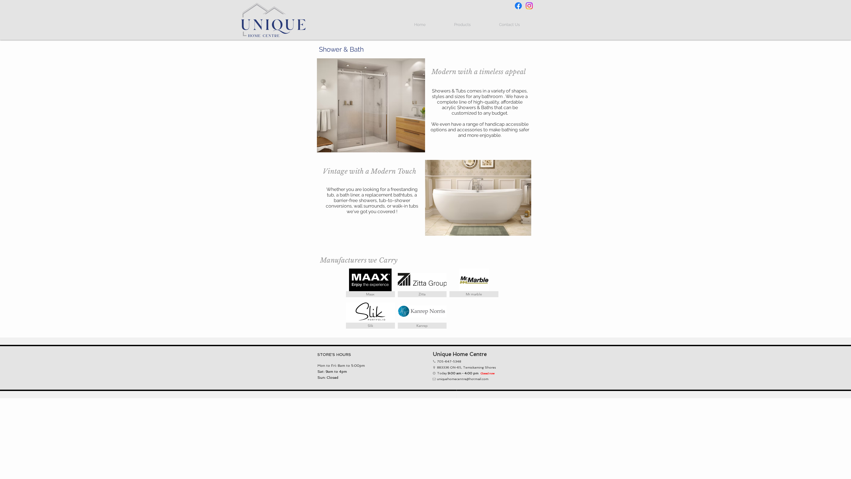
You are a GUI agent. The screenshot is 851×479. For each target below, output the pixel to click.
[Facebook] (518, 5)
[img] (473, 283)
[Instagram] (529, 5)
